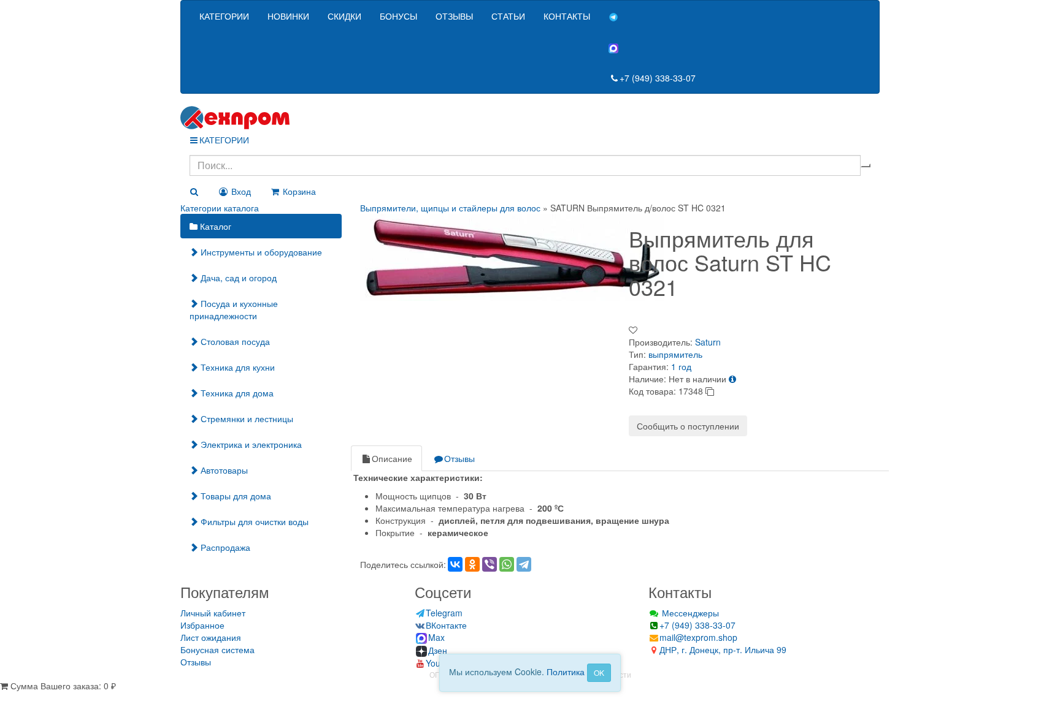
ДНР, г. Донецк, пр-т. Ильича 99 (722, 649)
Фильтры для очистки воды (253, 521)
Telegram (444, 613)
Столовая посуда (234, 341)
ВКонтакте (446, 625)
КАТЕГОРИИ (224, 16)
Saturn (708, 342)
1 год (681, 366)
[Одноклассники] (472, 564)
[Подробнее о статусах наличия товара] (732, 379)
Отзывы (459, 458)
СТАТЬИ (508, 16)
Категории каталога (219, 208)
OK (599, 672)
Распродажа (224, 547)
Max (436, 637)
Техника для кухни (236, 367)
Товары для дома (234, 496)
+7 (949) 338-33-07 (658, 78)
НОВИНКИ (288, 16)
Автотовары (223, 470)
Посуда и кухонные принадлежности (234, 309)
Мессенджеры (689, 613)
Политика (566, 671)
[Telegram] (524, 564)
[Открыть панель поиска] (193, 191)
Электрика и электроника (250, 444)
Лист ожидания (210, 637)
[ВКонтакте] (455, 564)
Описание (392, 458)
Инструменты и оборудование (260, 252)
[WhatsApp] (506, 564)
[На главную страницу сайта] (530, 117)
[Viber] (489, 564)
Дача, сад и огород (237, 277)
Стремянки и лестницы (245, 418)
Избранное (202, 625)
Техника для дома (236, 393)
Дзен (437, 650)
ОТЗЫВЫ (454, 16)
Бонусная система (217, 649)
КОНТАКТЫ (566, 16)
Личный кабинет (212, 613)
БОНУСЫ (398, 16)
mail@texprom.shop (698, 637)
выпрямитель (675, 354)
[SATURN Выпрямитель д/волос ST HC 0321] (512, 255)
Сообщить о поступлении (688, 426)
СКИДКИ (344, 16)
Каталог (214, 226)
